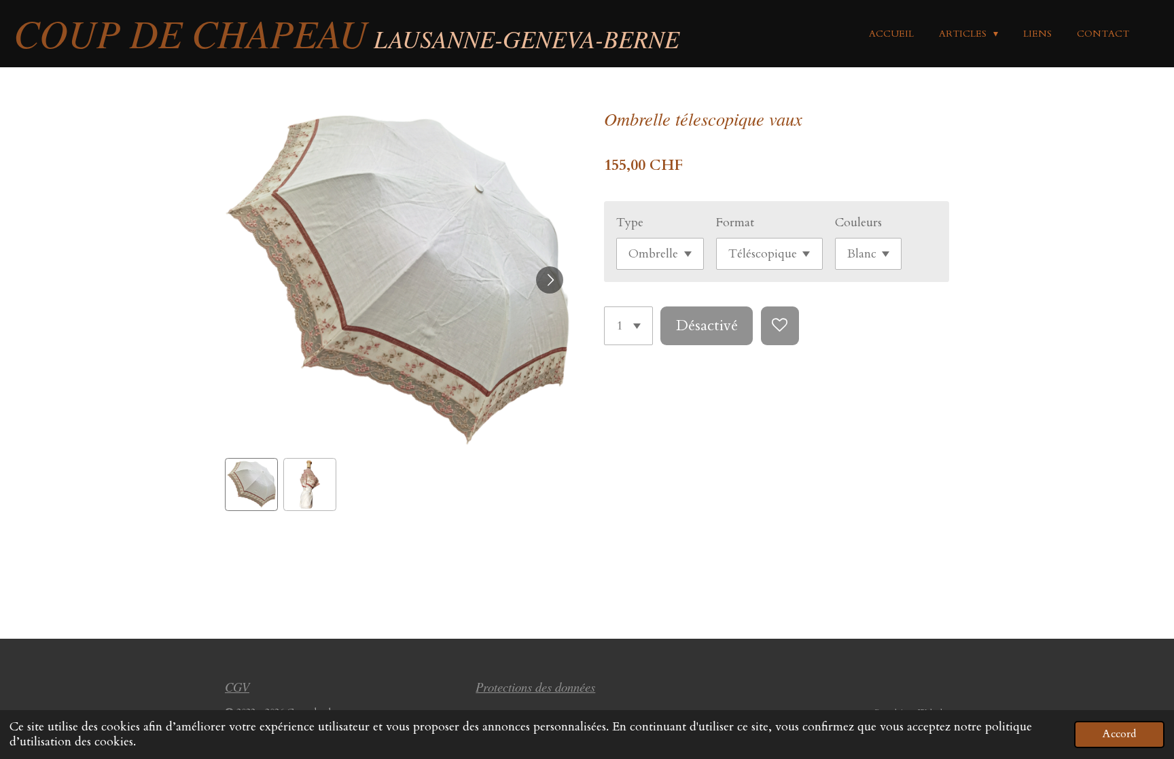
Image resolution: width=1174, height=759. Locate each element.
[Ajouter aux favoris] (780, 325)
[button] (251, 484)
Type (629, 222)
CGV (237, 686)
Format (735, 222)
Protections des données (535, 686)
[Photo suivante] (549, 280)
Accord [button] (1119, 733)
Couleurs (858, 222)
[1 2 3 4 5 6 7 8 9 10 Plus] (628, 325)
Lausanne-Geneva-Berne (346, 38)
